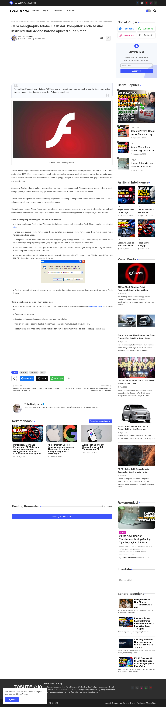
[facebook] (137, 3)
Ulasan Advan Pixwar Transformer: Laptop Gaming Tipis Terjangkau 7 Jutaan (142, 165)
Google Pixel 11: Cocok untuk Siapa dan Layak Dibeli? (143, 133)
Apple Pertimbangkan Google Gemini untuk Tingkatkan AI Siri (93, 447)
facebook (129, 28)
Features (58, 10)
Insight (45, 10)
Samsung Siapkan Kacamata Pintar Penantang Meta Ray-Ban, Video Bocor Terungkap (126, 244)
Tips (22, 21)
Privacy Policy (129, 703)
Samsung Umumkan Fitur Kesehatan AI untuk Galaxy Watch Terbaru (143, 643)
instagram (129, 35)
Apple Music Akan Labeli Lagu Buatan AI (142, 149)
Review (70, 10)
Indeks (35, 10)
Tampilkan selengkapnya (100, 421)
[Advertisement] (62, 62)
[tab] (35, 11)
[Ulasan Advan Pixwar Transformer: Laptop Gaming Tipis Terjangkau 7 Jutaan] (123, 163)
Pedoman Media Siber (147, 703)
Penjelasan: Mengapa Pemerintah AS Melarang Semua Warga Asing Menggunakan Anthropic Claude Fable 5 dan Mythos (27, 449)
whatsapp (148, 28)
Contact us (117, 703)
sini (14, 227)
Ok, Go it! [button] (12, 699)
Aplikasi (24, 372)
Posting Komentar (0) (61, 516)
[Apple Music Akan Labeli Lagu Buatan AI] (123, 147)
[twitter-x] (142, 3)
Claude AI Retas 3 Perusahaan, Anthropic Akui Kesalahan (146, 211)
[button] (148, 10)
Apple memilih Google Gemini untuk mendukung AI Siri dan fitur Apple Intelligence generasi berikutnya (61, 449)
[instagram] (151, 3)
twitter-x (148, 35)
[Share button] (68, 378)
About (108, 703)
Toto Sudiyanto (33, 404)
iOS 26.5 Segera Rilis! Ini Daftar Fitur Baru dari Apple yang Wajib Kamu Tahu (144, 662)
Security (34, 372)
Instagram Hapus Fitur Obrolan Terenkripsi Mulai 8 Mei (143, 603)
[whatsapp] (155, 3)
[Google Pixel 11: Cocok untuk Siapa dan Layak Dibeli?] (123, 131)
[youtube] (146, 3)
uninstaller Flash (95, 306)
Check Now (21, 694)
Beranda (14, 21)
